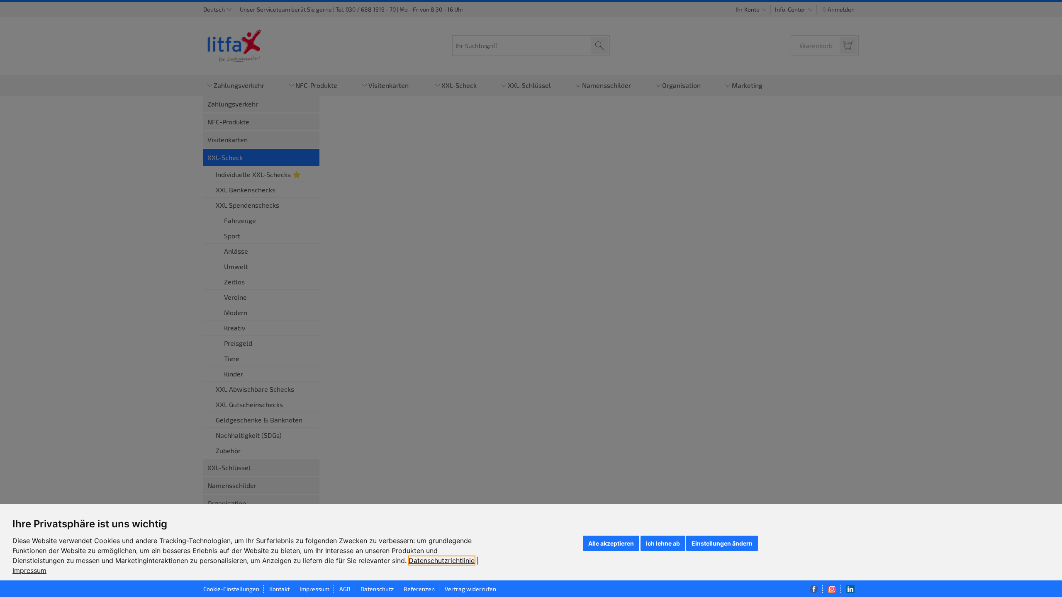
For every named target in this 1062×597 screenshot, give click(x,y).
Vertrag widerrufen (470, 588)
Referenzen (419, 588)
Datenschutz (377, 588)
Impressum (29, 570)
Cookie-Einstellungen (231, 588)
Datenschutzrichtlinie (442, 560)
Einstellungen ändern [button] (722, 543)
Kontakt (279, 588)
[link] (444, 560)
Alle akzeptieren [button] (611, 543)
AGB (345, 588)
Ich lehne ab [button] (663, 543)
